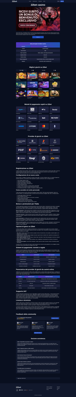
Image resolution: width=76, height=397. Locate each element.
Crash (43, 70)
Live (31, 70)
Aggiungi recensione (55, 318)
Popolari (20, 70)
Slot (54, 70)
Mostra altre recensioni (38, 332)
